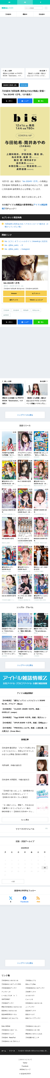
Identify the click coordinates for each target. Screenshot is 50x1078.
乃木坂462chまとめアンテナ (35, 988)
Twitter (25, 1063)
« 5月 (13, 881)
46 (25, 2)
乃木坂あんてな (30, 980)
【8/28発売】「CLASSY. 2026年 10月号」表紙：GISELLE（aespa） (21, 710)
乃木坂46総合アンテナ (9, 988)
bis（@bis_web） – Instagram (17, 249)
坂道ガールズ (30, 1014)
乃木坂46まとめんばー (33, 1026)
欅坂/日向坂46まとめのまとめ (12, 1007)
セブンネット (36, 293)
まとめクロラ (30, 995)
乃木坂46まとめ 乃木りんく (11, 1041)
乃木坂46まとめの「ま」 (10, 1030)
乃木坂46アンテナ (8, 1003)
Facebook (24, 901)
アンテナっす (6, 992)
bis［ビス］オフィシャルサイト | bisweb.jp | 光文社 (26, 241)
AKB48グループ (25, 1069)
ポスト (10, 101)
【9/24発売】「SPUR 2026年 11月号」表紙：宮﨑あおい (24, 722)
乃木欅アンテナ (30, 992)
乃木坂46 (8, 14)
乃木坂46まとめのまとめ (10, 980)
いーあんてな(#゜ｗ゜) (9, 995)
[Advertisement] (25, 42)
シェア (26, 101)
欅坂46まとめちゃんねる (33, 1034)
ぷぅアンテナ (30, 1007)
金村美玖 (6, 315)
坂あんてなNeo (30, 984)
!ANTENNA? (6, 999)
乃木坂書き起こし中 (32, 1037)
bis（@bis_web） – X (14, 245)
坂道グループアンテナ (33, 1018)
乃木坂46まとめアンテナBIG (11, 984)
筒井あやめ (35, 310)
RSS (38, 901)
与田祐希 (25, 310)
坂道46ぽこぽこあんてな (10, 1018)
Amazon (14, 293)
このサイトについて (25, 1059)
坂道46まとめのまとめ (9, 1010)
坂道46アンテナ (30, 1010)
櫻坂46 (25, 14)
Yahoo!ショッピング (36, 300)
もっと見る (25, 820)
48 (9, 2)
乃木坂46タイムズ (8, 1034)
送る (42, 101)
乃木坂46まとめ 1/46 (32, 1030)
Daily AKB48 (6, 1026)
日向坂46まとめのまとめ (33, 1003)
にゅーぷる (29, 999)
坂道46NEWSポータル (9, 1014)
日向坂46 (42, 14)
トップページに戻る (25, 415)
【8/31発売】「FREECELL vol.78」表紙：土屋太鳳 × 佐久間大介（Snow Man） (24, 729)
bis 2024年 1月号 (30, 181)
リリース (24, 85)
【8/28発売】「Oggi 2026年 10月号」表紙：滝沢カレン (24, 717)
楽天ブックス (14, 300)
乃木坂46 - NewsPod (8, 1037)
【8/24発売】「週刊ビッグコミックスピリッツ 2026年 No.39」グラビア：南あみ (23, 702)
